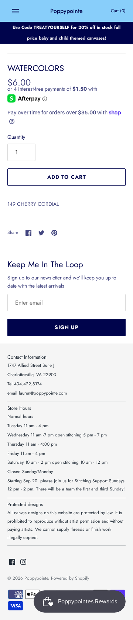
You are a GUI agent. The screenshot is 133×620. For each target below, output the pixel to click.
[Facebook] (12, 562)
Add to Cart (66, 177)
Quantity (16, 137)
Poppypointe (36, 578)
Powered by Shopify (70, 578)
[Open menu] (15, 11)
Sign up (67, 327)
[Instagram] (23, 562)
